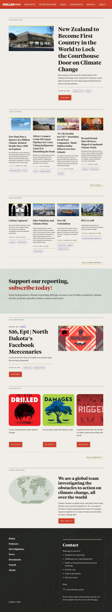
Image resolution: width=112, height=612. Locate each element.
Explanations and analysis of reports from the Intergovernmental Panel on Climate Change (92, 227)
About (102, 4)
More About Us (66, 521)
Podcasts (29, 4)
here (95, 599)
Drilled (8, 4)
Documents (76, 4)
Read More (64, 98)
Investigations (47, 4)
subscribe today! (30, 287)
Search (91, 4)
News (63, 4)
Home (17, 4)
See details (15, 445)
